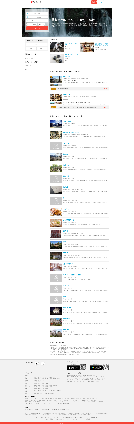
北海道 (26, 375)
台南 (43, 393)
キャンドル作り (70, 379)
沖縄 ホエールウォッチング (42, 401)
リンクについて (40, 417)
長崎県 (43, 390)
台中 (41, 393)
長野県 (39, 380)
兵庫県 (46, 385)
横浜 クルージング (86, 400)
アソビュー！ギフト (54, 409)
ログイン (100, 2)
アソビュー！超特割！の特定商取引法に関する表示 (56, 419)
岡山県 (43, 386)
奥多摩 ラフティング (54, 401)
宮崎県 (54, 390)
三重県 (46, 383)
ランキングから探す (29, 409)
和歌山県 (55, 385)
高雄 (46, 393)
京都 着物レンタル (29, 398)
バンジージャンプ (86, 381)
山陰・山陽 (27, 386)
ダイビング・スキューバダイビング (87, 376)
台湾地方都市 (51, 393)
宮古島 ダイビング (52, 403)
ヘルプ (48, 417)
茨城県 (43, 378)
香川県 (39, 388)
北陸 (26, 382)
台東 (38, 393)
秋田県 (46, 377)
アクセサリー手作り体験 (72, 378)
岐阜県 (39, 383)
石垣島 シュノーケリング (47, 400)
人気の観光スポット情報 (65, 409)
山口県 (50, 386)
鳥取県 (35, 386)
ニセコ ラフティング (67, 400)
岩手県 (39, 377)
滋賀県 (35, 385)
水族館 (92, 381)
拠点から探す (37, 409)
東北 (26, 377)
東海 (26, 383)
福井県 (43, 382)
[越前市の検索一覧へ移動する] (67, 22)
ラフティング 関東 (58, 400)
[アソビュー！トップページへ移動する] (35, 2)
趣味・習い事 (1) (29, 69)
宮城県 (43, 377)
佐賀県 (39, 390)
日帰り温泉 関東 (45, 398)
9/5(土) (42, 48)
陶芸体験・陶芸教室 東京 (76, 398)
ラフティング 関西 (91, 401)
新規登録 (94, 2)
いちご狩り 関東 (99, 401)
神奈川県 (58, 378)
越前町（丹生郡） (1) (30, 58)
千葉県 (50, 378)
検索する (37, 28)
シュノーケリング (100, 376)
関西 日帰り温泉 (37, 400)
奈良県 (50, 385)
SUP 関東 (60, 403)
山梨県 (35, 380)
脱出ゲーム (79, 381)
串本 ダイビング (63, 401)
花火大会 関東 (66, 403)
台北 (35, 393)
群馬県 (39, 378)
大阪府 (43, 385)
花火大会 (97, 381)
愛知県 (43, 383)
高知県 (46, 388)
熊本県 (46, 390)
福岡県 (35, 390)
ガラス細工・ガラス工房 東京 (41, 403)
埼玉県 (46, 378)
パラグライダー (82, 378)
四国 (26, 388)
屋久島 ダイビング (29, 400)
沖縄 (26, 391)
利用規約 (92, 417)
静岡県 (35, 383)
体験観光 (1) (28, 66)
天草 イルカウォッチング (30, 401)
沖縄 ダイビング (37, 398)
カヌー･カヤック (96, 375)
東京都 (54, 378)
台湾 (26, 393)
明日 (31, 48)
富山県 (35, 382)
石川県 (39, 382)
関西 (26, 385)
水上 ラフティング (77, 400)
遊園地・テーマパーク (91, 378)
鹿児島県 (58, 390)
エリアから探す (29, 373)
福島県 (54, 377)
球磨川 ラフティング (82, 401)
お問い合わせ (57, 417)
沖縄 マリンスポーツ (29, 403)
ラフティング (100, 379)
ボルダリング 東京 (66, 398)
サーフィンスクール (101, 378)
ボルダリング (93, 379)
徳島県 (35, 388)
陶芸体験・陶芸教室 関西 (55, 398)
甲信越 (26, 380)
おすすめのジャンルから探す (74, 373)
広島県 (46, 386)
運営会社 (88, 419)
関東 (26, 378)
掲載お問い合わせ (45, 409)
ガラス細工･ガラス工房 (81, 375)
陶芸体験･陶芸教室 (71, 375)
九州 (26, 390)
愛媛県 (43, 388)
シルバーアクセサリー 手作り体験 (82, 379)
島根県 (39, 386)
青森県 (35, 377)
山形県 (50, 377)
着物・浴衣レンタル (71, 381)
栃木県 (35, 378)
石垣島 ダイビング (86, 398)
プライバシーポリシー (77, 419)
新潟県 (43, 380)
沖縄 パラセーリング (95, 400)
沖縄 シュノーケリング (96, 398)
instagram (37, 363)
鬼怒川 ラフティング (72, 401)
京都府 (39, 385)
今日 (37, 44)
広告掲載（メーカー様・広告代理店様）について (75, 417)
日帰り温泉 (89, 375)
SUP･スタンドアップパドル (73, 376)
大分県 (50, 390)
